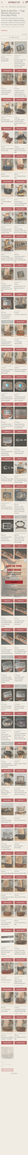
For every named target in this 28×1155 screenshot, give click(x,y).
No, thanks (14, 586)
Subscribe (14, 582)
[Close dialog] (25, 560)
